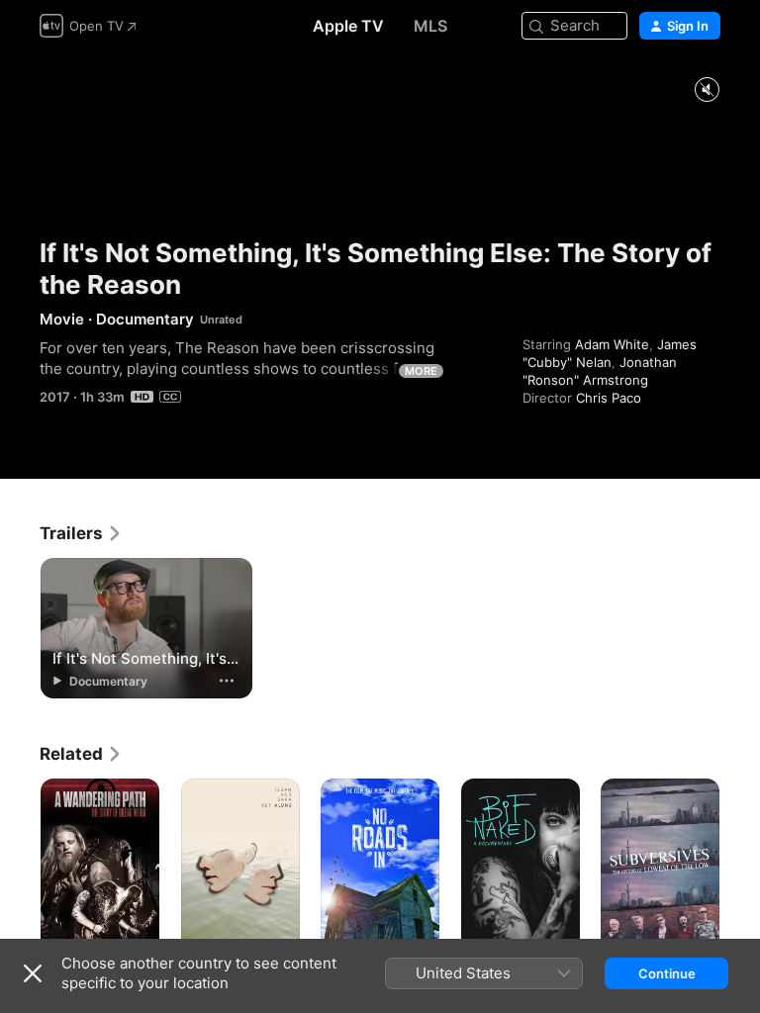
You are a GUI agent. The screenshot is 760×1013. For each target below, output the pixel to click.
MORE (421, 371)
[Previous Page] (20, 867)
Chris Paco (608, 398)
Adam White (612, 344)
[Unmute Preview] (706, 90)
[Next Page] (740, 867)
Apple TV (348, 26)
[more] (226, 680)
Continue (667, 973)
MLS (430, 26)
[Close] (33, 973)
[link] (81, 533)
